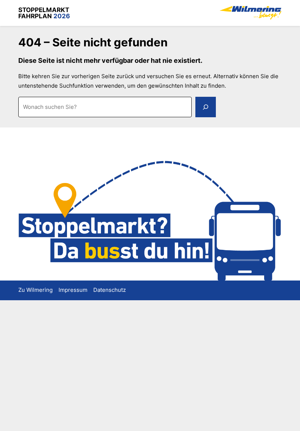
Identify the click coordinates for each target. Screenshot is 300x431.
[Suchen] (205, 107)
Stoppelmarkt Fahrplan (44, 13)
